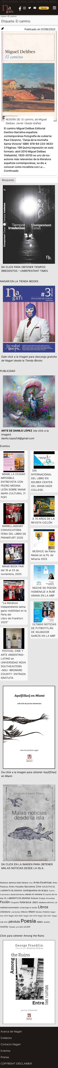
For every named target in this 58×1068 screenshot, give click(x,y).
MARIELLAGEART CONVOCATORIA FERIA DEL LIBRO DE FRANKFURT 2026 (13, 531)
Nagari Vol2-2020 (16, 916)
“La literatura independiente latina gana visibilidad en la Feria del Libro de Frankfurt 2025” (13, 612)
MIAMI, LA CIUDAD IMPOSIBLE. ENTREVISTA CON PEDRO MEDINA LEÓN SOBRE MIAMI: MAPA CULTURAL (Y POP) (13, 485)
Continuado (11, 170)
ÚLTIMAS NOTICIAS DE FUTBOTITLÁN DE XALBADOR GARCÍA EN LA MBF (43, 630)
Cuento (52, 891)
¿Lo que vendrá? (23, 927)
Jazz (35, 902)
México (24, 912)
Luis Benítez (15, 912)
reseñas (4, 926)
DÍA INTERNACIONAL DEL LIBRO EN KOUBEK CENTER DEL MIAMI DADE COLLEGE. (41, 480)
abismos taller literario (18, 882)
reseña (47, 922)
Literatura (5, 911)
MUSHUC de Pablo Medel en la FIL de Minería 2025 (43, 555)
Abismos (4, 882)
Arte (31, 883)
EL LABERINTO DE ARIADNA (17, 898)
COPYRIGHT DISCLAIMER (16, 1063)
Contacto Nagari (11, 1044)
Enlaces (34, 898)
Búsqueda (8, 180)
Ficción (5, 902)
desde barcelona (17, 894)
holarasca (25, 902)
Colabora (6, 1037)
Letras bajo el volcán (28, 907)
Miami (32, 911)
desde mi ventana (33, 894)
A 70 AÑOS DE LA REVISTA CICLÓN (43, 520)
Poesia (28, 921)
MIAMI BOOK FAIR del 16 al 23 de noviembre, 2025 (12, 570)
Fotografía (15, 902)
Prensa (5, 1057)
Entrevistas (50, 898)
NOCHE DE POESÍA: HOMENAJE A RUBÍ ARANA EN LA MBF (44, 591)
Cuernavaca (5, 894)
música (46, 912)
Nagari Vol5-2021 (44, 916)
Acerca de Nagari (11, 1031)
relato (40, 921)
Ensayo (42, 898)
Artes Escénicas (42, 882)
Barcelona (29, 886)
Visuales (12, 927)
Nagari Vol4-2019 (30, 916)
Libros (43, 907)
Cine (38, 886)
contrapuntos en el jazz (35, 890)
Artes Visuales (16, 886)
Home (3, 16)
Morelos (39, 912)
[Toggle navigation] (54, 8)
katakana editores (46, 902)
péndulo (14, 921)
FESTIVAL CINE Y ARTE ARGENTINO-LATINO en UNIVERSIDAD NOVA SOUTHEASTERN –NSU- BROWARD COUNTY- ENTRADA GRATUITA (13, 664)
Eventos (5, 1050)
